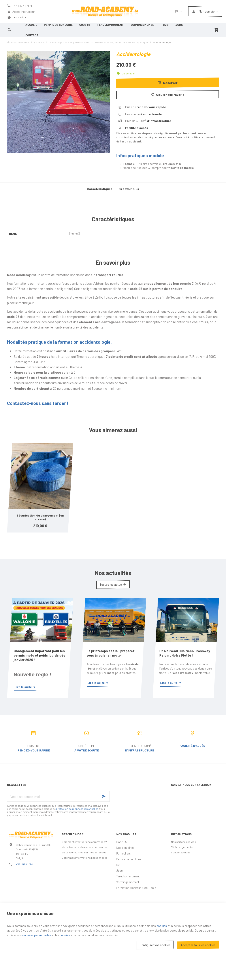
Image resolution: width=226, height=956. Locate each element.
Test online (19, 17)
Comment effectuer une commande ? (84, 841)
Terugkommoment (110, 24)
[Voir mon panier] (216, 30)
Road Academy (20, 42)
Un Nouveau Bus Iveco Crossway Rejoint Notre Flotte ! (184, 653)
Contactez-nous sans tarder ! (37, 403)
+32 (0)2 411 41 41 (24, 864)
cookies (161, 926)
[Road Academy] (105, 11)
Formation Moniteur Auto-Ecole (136, 888)
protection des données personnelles (77, 808)
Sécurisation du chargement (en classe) (40, 517)
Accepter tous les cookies (198, 945)
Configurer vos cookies (154, 945)
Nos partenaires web (183, 841)
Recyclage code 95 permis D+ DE (69, 42)
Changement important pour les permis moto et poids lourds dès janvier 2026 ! (39, 655)
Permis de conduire (58, 24)
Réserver (170, 83)
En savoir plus (129, 189)
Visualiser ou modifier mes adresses (84, 852)
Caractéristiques (99, 189)
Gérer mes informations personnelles (84, 857)
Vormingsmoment (143, 24)
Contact (31, 35)
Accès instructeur (23, 11)
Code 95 (84, 24)
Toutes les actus (111, 584)
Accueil (31, 24)
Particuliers (123, 853)
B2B (166, 24)
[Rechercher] (9, 30)
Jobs (179, 24)
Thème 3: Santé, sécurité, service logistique (121, 42)
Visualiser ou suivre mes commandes (84, 847)
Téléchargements (182, 847)
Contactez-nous (180, 852)
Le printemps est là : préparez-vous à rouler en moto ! (111, 653)
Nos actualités (113, 572)
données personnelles (36, 935)
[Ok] (104, 796)
